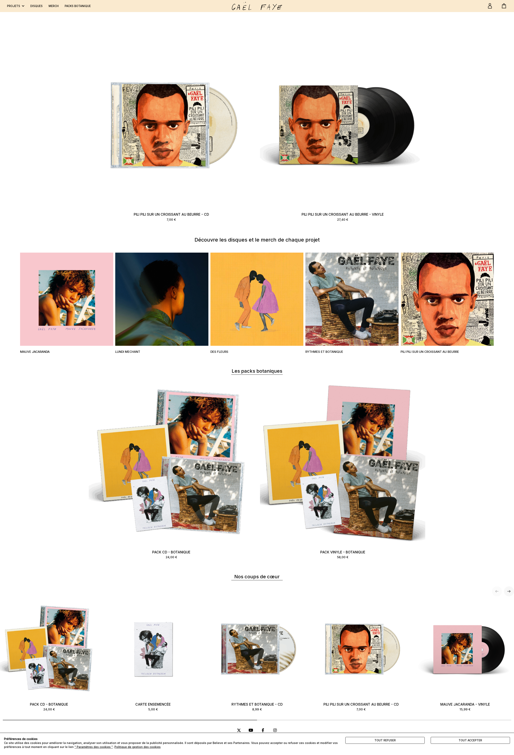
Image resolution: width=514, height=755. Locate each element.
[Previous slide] (497, 591)
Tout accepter (470, 740)
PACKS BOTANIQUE (78, 6)
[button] (66, 304)
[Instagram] (275, 730)
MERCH (54, 6)
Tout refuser (385, 740)
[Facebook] (263, 730)
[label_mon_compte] (490, 6)
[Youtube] (251, 730)
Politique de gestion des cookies (137, 747)
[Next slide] (509, 591)
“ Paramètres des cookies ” (93, 747)
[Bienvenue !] (257, 6)
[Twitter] (239, 730)
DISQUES (36, 6)
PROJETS (14, 6)
